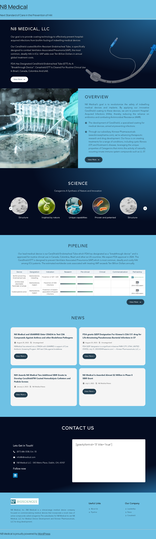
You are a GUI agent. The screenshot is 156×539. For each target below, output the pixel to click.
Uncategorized (38, 343)
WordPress (44, 533)
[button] (11, 208)
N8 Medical (14, 6)
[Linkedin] (15, 475)
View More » (21, 356)
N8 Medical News (38, 387)
